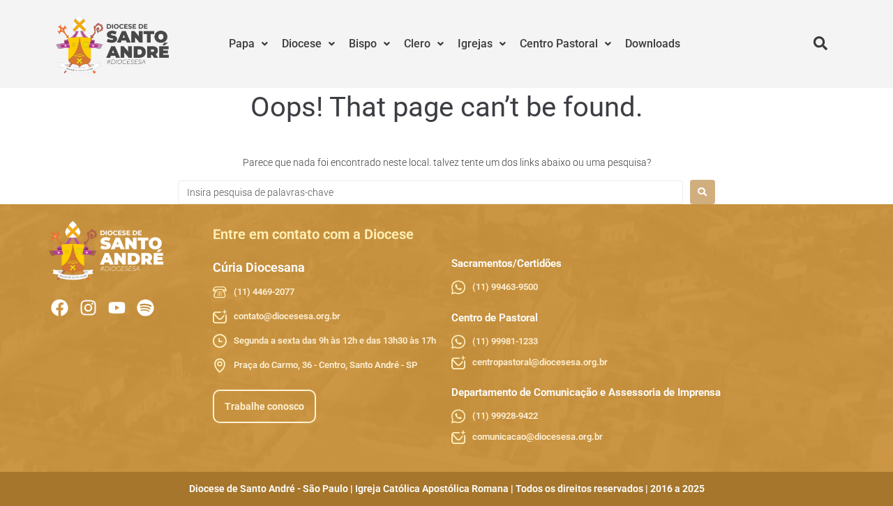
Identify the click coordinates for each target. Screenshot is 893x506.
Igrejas (475, 43)
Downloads (652, 43)
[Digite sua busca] (820, 44)
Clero (417, 43)
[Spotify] (145, 308)
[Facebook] (59, 308)
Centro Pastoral (559, 43)
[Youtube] (117, 308)
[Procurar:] (430, 192)
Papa (242, 43)
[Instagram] (88, 308)
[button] (248, 43)
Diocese (302, 43)
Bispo (363, 43)
